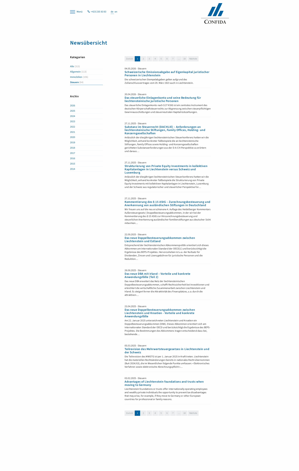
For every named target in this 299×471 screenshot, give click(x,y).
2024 (72, 116)
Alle (75, 66)
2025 (72, 111)
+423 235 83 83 (98, 11)
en (116, 11)
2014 (72, 169)
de (112, 11)
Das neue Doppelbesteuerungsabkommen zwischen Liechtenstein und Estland (160, 239)
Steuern (76, 82)
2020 (72, 137)
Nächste (193, 58)
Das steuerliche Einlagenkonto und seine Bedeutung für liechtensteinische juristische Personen (163, 99)
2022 (72, 126)
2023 (72, 121)
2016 (72, 158)
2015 (72, 163)
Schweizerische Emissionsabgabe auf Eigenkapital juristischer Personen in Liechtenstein (167, 73)
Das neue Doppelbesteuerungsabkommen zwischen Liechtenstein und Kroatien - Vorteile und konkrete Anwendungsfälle (160, 313)
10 (184, 58)
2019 (72, 142)
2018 (72, 148)
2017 (72, 153)
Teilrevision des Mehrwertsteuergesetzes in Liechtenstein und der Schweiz (167, 351)
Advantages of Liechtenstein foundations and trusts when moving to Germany (164, 383)
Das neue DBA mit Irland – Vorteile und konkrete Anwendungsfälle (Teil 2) (157, 275)
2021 (72, 132)
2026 (72, 105)
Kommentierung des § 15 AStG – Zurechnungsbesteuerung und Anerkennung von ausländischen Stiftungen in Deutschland (167, 203)
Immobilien (79, 77)
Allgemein (78, 71)
